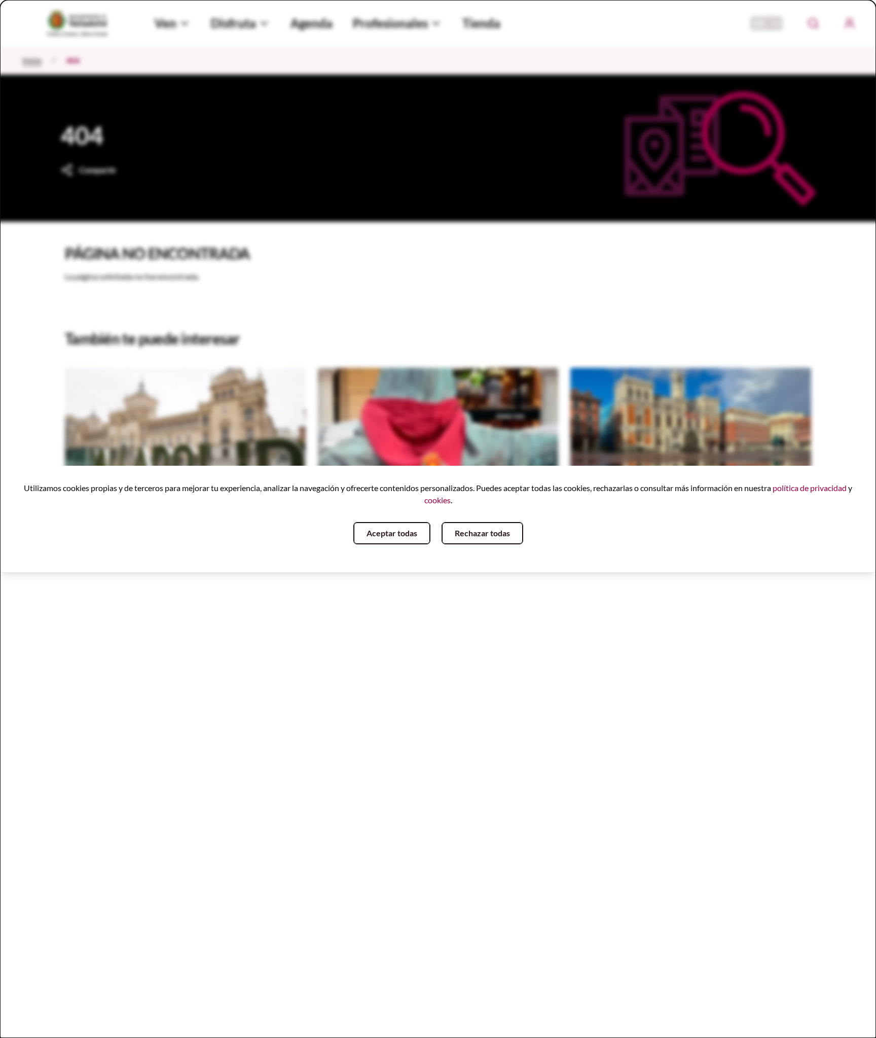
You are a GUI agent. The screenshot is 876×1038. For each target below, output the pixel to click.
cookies (437, 500)
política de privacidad (810, 488)
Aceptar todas (392, 533)
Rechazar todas (482, 533)
